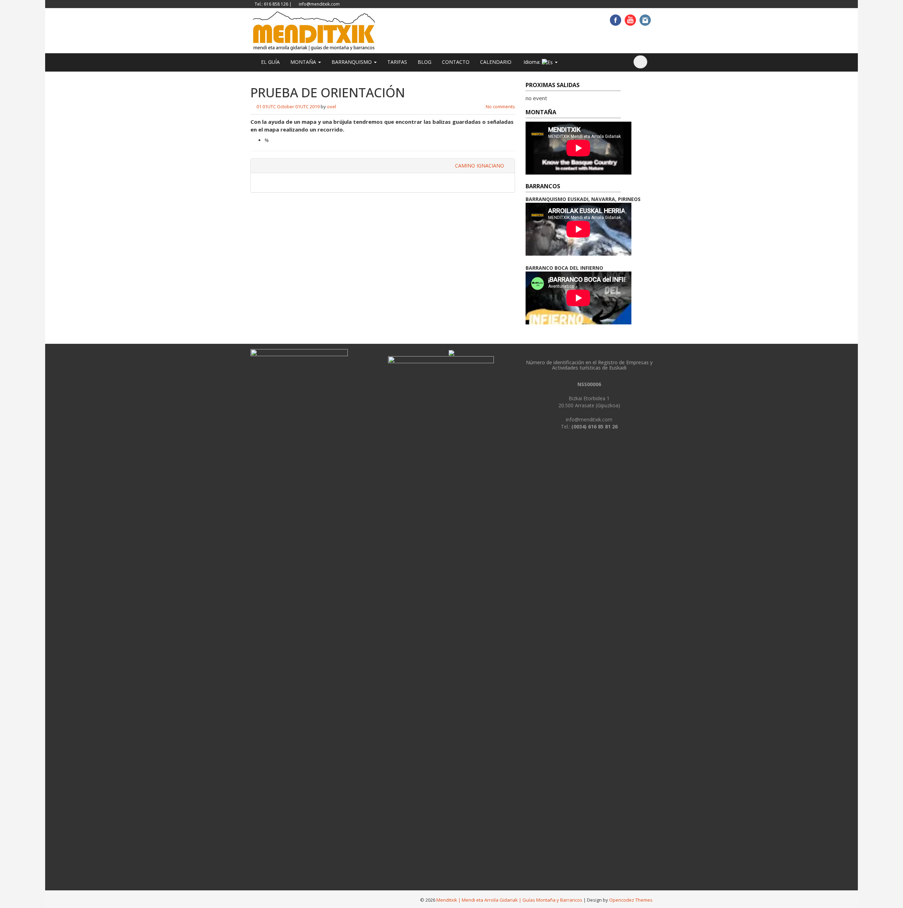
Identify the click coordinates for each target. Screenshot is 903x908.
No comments (500, 106)
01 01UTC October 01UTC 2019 (288, 106)
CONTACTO (455, 62)
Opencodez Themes (631, 900)
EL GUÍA (270, 62)
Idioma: (532, 62)
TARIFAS (397, 62)
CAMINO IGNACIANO (480, 165)
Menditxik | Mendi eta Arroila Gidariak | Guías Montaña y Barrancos (509, 900)
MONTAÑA (303, 62)
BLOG (424, 62)
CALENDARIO (495, 62)
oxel (331, 106)
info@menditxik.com (319, 4)
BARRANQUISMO (352, 62)
